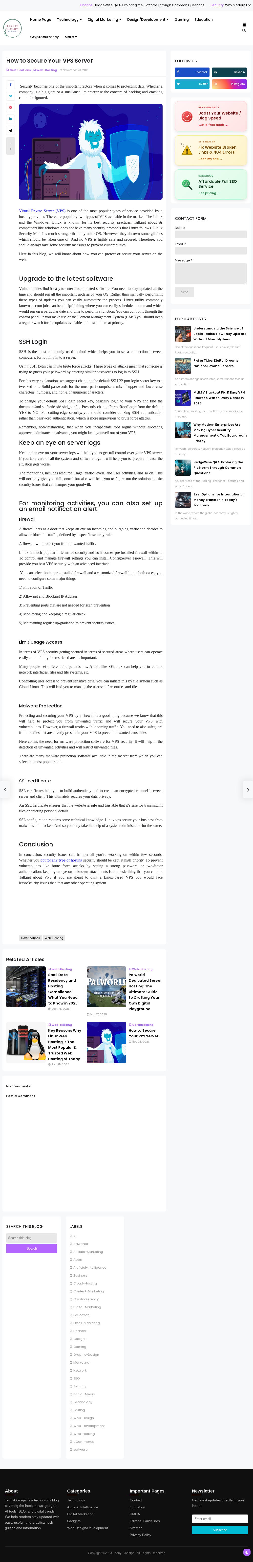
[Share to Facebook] (10, 84)
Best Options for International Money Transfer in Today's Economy (218, 499)
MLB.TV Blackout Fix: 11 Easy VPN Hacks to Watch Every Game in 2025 (219, 397)
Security (194, 5)
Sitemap (136, 1528)
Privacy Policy (140, 1535)
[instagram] (216, 84)
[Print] (10, 130)
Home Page (40, 19)
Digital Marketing (103, 19)
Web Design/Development (87, 1528)
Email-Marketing (86, 1323)
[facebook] (178, 72)
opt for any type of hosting (61, 860)
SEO (76, 1378)
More (69, 36)
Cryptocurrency (44, 36)
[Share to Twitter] (10, 96)
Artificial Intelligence (82, 1507)
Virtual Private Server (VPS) (42, 211)
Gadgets (80, 1338)
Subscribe (220, 1530)
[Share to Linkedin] (10, 119)
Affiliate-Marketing (88, 1251)
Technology (68, 19)
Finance (63, 5)
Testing (79, 1410)
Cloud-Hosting (85, 1283)
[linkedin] (216, 72)
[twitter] (179, 84)
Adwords (80, 1243)
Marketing (81, 1362)
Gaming (181, 19)
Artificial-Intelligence (89, 1267)
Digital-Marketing (87, 1307)
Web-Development (89, 1425)
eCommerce (83, 1441)
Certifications (20, 70)
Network (80, 1370)
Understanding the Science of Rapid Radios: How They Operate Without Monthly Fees (219, 333)
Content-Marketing (88, 1291)
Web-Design (83, 1418)
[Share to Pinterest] (10, 107)
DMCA (135, 1514)
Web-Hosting (84, 1433)
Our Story (137, 1507)
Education (204, 19)
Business (80, 1275)
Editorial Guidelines (145, 1521)
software (80, 1449)
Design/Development (146, 19)
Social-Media (84, 1394)
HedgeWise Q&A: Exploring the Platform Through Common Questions (125, 5)
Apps (77, 1259)
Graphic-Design (86, 1354)
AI (74, 1236)
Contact (136, 1500)
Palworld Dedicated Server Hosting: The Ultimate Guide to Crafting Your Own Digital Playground (145, 991)
